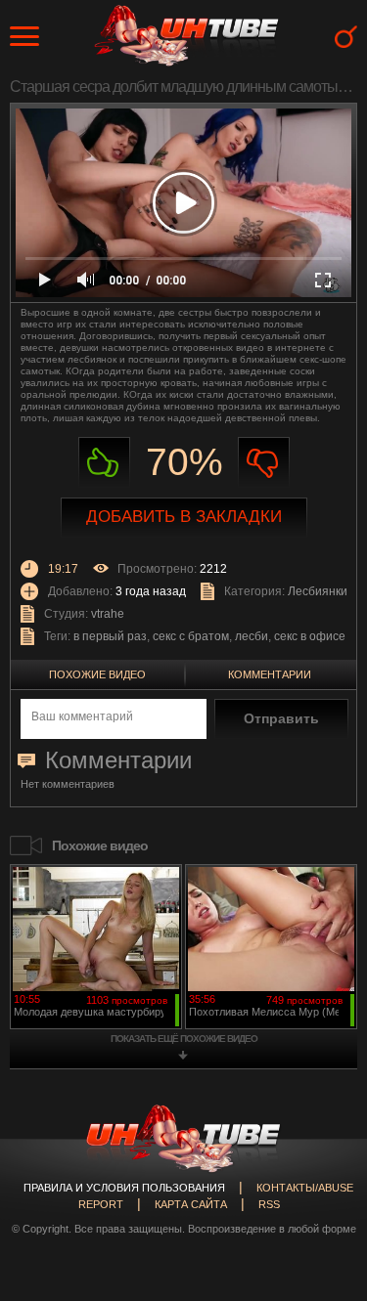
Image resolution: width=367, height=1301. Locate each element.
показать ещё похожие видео (184, 1038)
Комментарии (269, 674)
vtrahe (107, 614)
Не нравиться (264, 463)
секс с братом (191, 636)
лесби (251, 636)
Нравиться (104, 463)
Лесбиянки (317, 591)
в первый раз (110, 636)
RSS (269, 1204)
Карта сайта (191, 1204)
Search (346, 36)
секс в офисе (309, 636)
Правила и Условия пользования (124, 1187)
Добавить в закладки (184, 516)
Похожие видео (97, 674)
